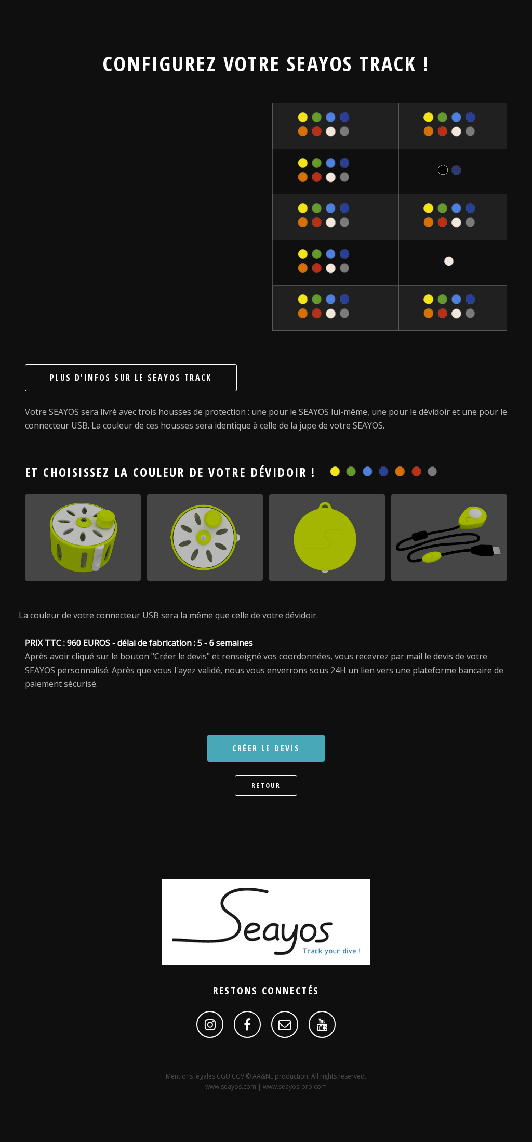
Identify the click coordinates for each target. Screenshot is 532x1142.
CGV (239, 1076)
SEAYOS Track (352, 63)
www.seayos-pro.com (295, 1086)
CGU (224, 1076)
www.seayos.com (230, 1086)
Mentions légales (191, 1076)
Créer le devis (266, 748)
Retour (266, 785)
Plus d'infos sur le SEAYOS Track (131, 377)
